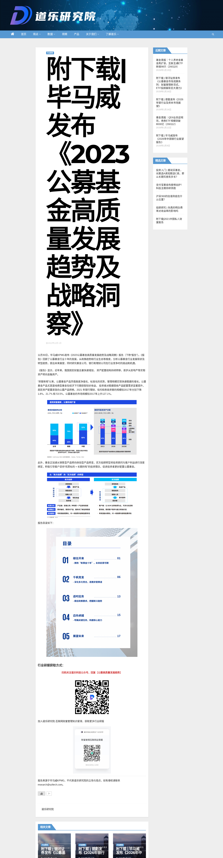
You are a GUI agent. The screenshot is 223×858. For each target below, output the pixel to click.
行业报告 (50, 53)
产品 (76, 34)
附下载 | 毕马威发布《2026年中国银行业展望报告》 (170, 139)
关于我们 (91, 34)
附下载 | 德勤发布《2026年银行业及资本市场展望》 (169, 102)
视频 (64, 34)
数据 (50, 34)
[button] (213, 34)
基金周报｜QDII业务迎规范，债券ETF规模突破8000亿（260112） (169, 120)
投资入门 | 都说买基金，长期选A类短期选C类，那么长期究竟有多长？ (170, 173)
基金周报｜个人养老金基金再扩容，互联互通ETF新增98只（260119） (169, 63)
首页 (23, 34)
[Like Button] (41, 793)
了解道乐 (111, 34)
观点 (35, 34)
